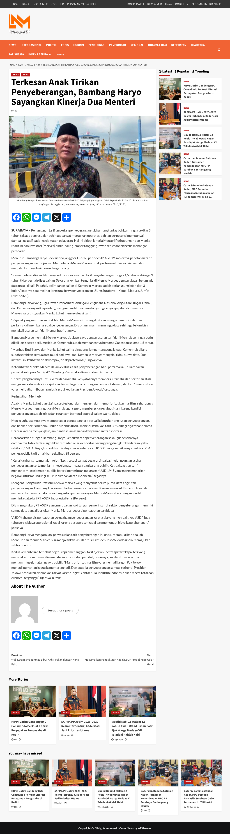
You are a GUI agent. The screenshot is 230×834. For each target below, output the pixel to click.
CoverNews (126, 828)
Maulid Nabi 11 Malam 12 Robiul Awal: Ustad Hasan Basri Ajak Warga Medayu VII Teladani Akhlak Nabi (132, 728)
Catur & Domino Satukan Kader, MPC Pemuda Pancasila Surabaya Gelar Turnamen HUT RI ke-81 (198, 191)
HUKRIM (78, 45)
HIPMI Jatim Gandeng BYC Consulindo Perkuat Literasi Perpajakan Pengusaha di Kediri (30, 728)
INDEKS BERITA (38, 54)
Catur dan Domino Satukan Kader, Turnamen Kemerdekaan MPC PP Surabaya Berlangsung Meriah (199, 165)
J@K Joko (118, 739)
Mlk (15, 739)
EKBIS (65, 45)
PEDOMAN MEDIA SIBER (81, 4)
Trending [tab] (201, 71)
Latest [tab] (167, 71)
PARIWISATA (16, 54)
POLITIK (51, 45)
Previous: (45, 659)
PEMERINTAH (117, 45)
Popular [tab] (183, 71)
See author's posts (60, 610)
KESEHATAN (178, 45)
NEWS (12, 45)
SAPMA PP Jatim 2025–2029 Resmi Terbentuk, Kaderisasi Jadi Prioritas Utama (80, 726)
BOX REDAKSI (21, 4)
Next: (119, 659)
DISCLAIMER (40, 4)
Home (168, 4)
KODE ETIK (57, 4)
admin (67, 735)
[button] (219, 49)
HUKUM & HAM (157, 45)
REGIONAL (137, 45)
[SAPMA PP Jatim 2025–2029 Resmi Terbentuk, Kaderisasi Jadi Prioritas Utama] (82, 701)
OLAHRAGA (198, 45)
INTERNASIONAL (31, 45)
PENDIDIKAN (96, 45)
